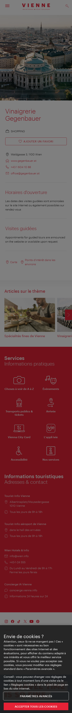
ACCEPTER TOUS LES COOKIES (36, 706)
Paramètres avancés (36, 696)
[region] (36, 669)
